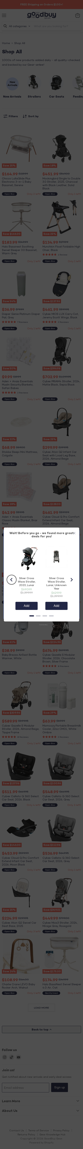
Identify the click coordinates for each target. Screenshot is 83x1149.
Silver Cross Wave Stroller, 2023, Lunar (27, 581)
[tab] (31, 615)
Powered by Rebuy (41, 624)
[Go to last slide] (11, 580)
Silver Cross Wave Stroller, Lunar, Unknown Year (56, 583)
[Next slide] (71, 580)
